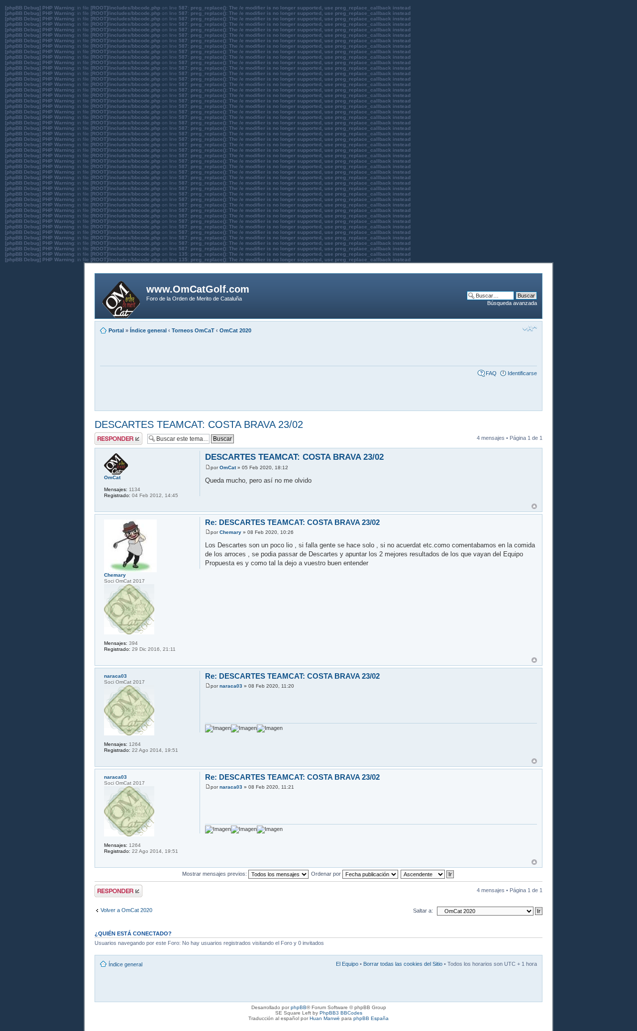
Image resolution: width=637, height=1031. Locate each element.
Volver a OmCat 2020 (126, 910)
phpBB (299, 1007)
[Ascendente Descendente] (428, 874)
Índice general (148, 330)
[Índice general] (122, 297)
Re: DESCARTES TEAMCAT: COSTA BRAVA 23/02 (292, 522)
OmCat (227, 467)
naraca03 (230, 686)
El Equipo (347, 964)
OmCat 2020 (235, 330)
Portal (116, 330)
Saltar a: (423, 911)
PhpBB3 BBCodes (340, 1013)
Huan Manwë (325, 1018)
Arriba (534, 506)
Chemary (230, 532)
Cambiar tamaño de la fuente (530, 328)
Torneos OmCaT (193, 330)
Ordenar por (326, 874)
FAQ (491, 373)
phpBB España (371, 1018)
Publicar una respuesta (109, 438)
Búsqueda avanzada (512, 303)
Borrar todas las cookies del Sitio (402, 964)
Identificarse (522, 373)
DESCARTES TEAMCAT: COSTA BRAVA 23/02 (199, 424)
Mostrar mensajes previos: (215, 874)
